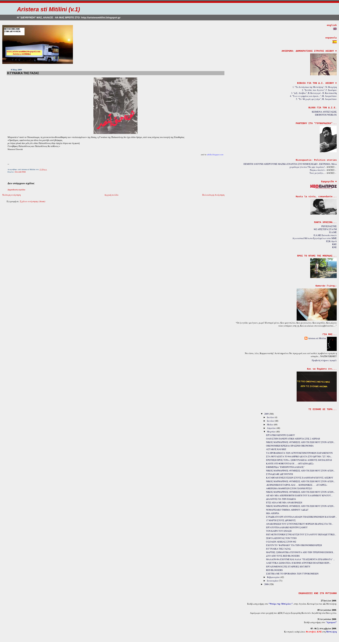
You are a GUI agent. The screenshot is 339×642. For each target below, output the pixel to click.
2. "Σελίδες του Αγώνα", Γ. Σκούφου (319, 90)
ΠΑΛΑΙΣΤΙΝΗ (20, 172)
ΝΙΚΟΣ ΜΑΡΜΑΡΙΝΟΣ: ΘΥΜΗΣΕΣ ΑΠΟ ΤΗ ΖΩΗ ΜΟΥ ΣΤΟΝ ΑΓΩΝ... (300, 442)
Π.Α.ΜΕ (333, 232)
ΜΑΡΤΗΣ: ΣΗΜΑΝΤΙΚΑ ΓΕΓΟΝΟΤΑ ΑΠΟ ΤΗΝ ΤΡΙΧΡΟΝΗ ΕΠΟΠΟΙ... (300, 552)
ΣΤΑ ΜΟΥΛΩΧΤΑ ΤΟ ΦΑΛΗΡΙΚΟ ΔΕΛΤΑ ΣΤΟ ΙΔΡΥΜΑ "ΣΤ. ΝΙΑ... (299, 456)
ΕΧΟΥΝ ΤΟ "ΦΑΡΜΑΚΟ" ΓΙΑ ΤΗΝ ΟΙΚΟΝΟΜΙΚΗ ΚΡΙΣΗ (294, 545)
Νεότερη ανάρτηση (11, 194)
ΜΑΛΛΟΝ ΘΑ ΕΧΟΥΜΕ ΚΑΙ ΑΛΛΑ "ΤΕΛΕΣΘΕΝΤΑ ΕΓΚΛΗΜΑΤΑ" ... (300, 559)
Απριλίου (271, 428)
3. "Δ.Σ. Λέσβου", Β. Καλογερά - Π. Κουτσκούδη (314, 93)
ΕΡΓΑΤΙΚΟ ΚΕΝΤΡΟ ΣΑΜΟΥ (280, 435)
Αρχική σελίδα (111, 194)
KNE (334, 247)
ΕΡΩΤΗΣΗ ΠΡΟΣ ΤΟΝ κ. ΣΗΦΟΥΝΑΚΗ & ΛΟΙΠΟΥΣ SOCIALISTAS (299, 460)
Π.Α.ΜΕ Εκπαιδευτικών (325, 235)
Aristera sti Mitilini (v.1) (48, 9)
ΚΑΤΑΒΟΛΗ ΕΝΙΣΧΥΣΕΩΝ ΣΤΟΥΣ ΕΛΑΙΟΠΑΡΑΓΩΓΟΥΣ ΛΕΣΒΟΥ (299, 477)
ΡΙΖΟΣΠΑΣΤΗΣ (329, 226)
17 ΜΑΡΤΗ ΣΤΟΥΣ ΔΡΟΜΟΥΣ (281, 520)
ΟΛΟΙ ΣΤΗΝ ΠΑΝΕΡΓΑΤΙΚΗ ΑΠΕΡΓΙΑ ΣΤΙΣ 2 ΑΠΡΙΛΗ (293, 438)
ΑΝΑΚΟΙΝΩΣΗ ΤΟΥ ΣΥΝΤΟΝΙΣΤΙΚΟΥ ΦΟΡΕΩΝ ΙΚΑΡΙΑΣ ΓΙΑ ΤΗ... (299, 523)
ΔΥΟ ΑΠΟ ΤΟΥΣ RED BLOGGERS (283, 555)
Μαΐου (270, 424)
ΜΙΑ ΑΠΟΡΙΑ (272, 513)
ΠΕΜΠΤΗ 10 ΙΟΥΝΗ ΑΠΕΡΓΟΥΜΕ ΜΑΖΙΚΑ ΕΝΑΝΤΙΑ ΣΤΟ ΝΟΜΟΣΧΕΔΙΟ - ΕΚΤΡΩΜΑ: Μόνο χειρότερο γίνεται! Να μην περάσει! (290, 165)
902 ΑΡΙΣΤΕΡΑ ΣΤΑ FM (325, 229)
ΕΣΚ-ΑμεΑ (331, 241)
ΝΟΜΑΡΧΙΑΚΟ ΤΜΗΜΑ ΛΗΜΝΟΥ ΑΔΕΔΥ (287, 509)
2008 (266, 584)
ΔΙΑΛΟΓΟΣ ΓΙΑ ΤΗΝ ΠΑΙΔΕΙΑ (281, 499)
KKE (334, 244)
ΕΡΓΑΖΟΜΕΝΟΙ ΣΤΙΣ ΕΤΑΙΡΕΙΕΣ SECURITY (288, 566)
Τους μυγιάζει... (317, 172)
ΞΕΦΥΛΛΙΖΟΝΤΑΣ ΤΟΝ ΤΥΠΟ (281, 538)
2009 (266, 413)
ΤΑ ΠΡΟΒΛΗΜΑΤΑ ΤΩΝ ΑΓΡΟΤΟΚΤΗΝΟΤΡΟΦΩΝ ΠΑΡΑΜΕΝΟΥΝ (299, 452)
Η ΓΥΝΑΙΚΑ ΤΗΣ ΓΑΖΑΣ (23, 73)
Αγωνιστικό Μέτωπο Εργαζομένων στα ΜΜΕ (314, 238)
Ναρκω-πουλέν (317, 169)
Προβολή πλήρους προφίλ (324, 360)
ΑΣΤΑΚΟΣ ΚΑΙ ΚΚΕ (276, 449)
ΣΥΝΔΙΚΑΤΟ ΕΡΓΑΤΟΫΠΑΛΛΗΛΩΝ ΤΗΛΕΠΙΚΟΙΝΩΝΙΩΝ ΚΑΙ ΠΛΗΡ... (301, 516)
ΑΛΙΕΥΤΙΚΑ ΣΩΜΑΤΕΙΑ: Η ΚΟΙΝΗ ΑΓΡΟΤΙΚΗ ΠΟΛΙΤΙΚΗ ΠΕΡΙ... (298, 562)
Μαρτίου (271, 431)
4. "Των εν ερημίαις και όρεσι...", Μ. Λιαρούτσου (313, 96)
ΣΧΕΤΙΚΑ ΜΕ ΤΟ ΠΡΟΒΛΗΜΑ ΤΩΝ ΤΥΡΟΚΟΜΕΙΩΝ (292, 573)
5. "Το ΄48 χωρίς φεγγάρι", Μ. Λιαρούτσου (316, 99)
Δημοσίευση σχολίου (16, 190)
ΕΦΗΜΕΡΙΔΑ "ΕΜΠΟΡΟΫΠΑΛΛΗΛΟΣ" (285, 467)
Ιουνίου (271, 420)
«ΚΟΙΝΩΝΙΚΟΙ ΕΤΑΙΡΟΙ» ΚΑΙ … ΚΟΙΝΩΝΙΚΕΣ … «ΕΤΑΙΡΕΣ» (296, 484)
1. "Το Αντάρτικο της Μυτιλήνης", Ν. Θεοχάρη (315, 87)
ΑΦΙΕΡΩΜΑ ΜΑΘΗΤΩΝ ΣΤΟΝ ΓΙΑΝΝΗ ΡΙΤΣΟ (289, 488)
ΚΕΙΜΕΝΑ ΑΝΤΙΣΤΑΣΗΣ (324, 111)
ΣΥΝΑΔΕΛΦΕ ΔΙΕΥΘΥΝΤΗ (279, 474)
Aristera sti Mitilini (317, 338)
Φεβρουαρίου (273, 577)
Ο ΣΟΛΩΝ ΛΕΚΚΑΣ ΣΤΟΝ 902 (281, 541)
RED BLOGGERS (274, 570)
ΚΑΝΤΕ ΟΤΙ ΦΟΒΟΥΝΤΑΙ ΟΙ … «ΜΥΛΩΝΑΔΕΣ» (290, 463)
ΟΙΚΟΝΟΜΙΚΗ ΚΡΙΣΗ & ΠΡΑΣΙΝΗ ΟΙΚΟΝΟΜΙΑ (290, 445)
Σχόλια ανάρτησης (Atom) (32, 201)
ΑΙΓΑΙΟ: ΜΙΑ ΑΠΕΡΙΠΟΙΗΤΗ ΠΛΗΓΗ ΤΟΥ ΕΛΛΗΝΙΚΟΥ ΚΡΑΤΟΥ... (299, 495)
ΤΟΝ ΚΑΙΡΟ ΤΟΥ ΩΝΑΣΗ (279, 530)
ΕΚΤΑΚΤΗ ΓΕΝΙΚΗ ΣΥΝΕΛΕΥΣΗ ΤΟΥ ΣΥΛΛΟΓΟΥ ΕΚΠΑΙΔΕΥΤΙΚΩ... (301, 534)
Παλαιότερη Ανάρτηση (213, 194)
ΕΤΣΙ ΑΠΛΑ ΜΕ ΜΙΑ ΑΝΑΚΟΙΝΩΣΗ (284, 502)
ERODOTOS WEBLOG (326, 114)
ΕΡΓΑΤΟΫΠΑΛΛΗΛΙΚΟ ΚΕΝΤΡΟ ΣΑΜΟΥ (287, 527)
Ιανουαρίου (273, 580)
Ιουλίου (271, 417)
